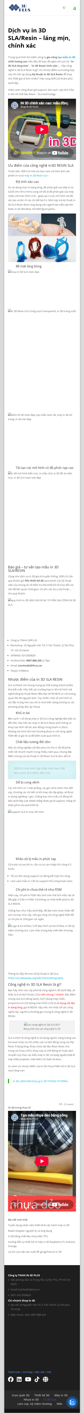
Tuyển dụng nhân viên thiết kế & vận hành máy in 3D (38, 1225)
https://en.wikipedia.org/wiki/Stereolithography (35, 978)
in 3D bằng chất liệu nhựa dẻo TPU (28, 1236)
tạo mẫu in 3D (66, 57)
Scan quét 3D (20, 1395)
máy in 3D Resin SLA (36, 175)
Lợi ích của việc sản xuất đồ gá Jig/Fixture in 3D (35, 1251)
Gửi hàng (28, 1372)
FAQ (49, 1372)
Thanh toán (14, 1372)
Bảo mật (39, 1372)
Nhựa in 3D (31, 1399)
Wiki (59, 1404)
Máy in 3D (61, 1395)
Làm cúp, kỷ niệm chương (34, 1404)
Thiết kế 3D (41, 1395)
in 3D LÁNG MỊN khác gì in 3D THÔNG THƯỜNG (40, 1081)
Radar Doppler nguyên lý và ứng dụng (30, 1230)
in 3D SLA (50, 1399)
